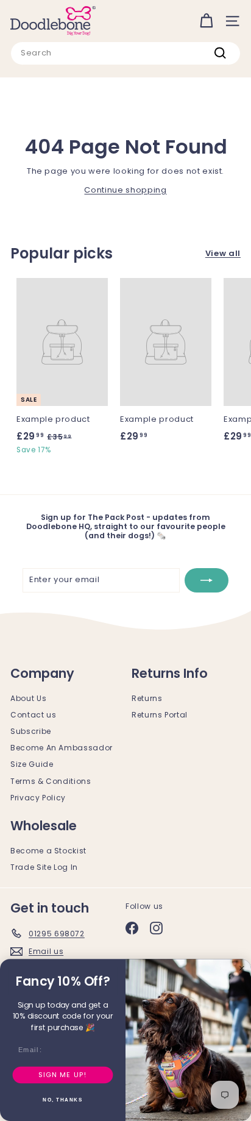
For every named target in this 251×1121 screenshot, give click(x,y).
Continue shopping (125, 190)
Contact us (33, 715)
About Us (28, 698)
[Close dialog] (242, 968)
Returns (147, 698)
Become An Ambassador (61, 747)
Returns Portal (160, 715)
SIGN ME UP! (62, 1075)
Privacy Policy (38, 797)
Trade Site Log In (44, 867)
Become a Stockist (48, 850)
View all (223, 253)
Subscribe (30, 731)
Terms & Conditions (50, 781)
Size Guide (32, 764)
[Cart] (206, 21)
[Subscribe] (206, 580)
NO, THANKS (62, 1100)
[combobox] (125, 53)
